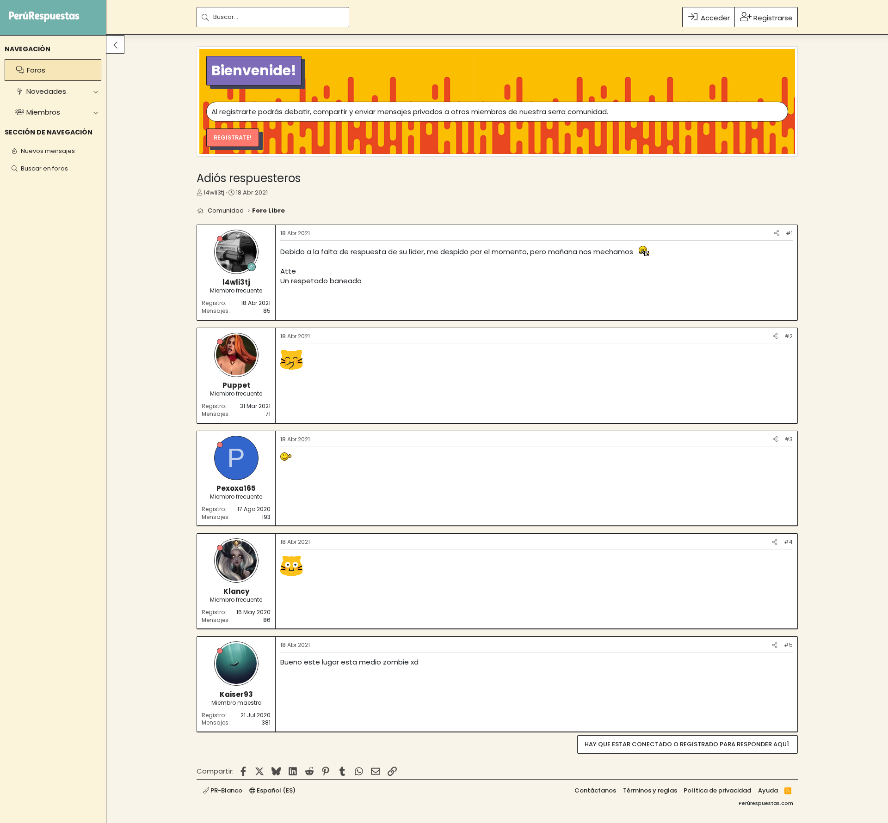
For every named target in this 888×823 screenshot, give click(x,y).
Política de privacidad (717, 790)
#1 (789, 233)
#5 (788, 645)
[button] (95, 91)
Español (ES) (275, 790)
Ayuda (768, 790)
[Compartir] (777, 233)
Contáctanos (595, 790)
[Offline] (220, 239)
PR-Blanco (225, 790)
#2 (788, 336)
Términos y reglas (650, 790)
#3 (788, 439)
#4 (788, 542)
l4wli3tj (214, 192)
